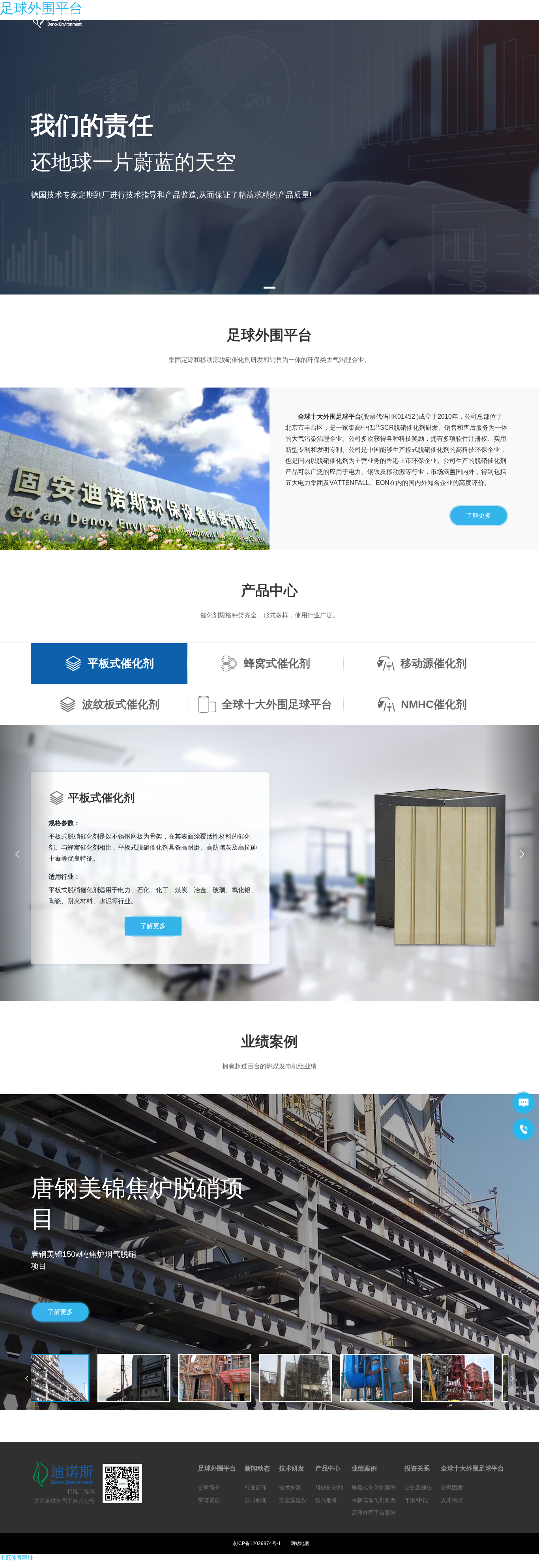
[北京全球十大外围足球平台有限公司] (62, 17)
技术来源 (290, 1487)
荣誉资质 (209, 1500)
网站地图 (299, 1543)
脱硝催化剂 (329, 1487)
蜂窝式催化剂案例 (374, 1487)
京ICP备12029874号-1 (256, 1543)
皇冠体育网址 (16, 1558)
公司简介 (209, 1487)
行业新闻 (256, 1487)
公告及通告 (418, 1487)
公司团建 (452, 1487)
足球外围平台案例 (374, 1513)
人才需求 (452, 1500)
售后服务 (326, 1500)
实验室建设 (293, 1500)
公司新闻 (256, 1500)
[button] (522, 854)
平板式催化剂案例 (374, 1500)
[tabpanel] (269, 157)
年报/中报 (416, 1500)
